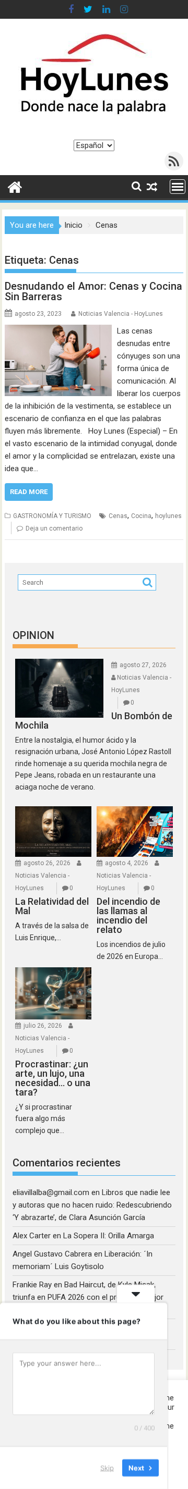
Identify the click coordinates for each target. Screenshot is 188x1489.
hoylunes (168, 516)
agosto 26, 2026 (47, 863)
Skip (107, 1467)
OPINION (33, 635)
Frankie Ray (32, 1284)
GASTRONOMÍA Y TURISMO (52, 516)
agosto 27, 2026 (143, 665)
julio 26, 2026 (43, 1025)
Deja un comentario (54, 528)
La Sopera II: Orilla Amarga (108, 1235)
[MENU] (177, 186)
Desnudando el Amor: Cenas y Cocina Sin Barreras (93, 291)
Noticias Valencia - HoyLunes (120, 313)
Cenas (118, 516)
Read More (29, 492)
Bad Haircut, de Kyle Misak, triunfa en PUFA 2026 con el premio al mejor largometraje (88, 1297)
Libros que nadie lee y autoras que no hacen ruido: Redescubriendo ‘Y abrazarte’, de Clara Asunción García (92, 1205)
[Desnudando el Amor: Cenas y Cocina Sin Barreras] (58, 331)
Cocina (141, 516)
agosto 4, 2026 (126, 863)
